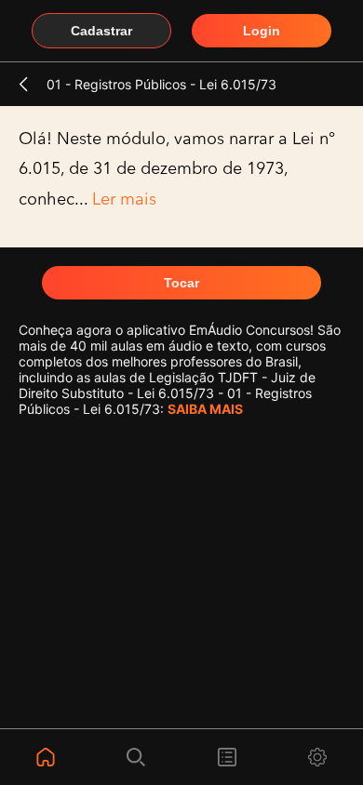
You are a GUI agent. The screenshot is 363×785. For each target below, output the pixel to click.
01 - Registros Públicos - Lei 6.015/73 (161, 84)
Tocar (181, 282)
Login (261, 30)
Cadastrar (101, 30)
